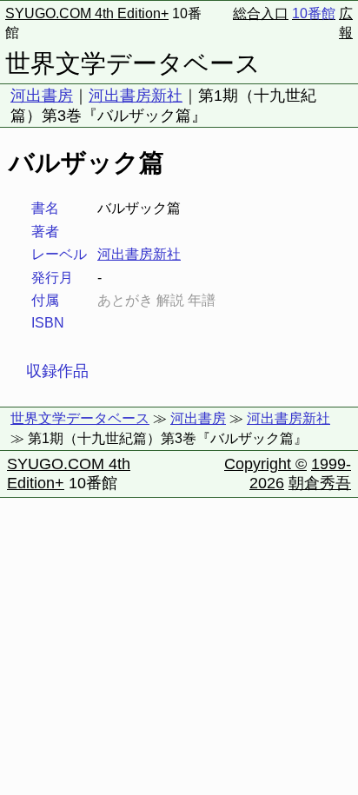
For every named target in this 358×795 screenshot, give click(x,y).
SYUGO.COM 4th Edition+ (87, 13)
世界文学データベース (133, 63)
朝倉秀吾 (319, 483)
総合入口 (260, 13)
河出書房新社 (135, 95)
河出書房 (41, 95)
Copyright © (265, 464)
